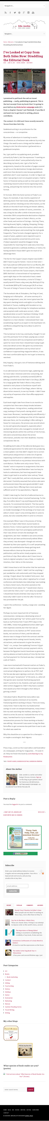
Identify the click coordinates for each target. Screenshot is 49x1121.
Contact (6, 1113)
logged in (15, 804)
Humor (23, 63)
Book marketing (12, 977)
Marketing (8, 1001)
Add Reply (29, 63)
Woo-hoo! (41, 812)
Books (18, 63)
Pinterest (19, 12)
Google (24, 12)
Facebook (10, 12)
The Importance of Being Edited (26, 930)
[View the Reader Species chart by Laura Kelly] (24, 1076)
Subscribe (35, 1110)
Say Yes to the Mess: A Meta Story (23, 920)
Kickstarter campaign (26, 107)
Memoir (7, 1004)
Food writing (9, 986)
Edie (4, 63)
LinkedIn (28, 12)
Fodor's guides (12, 761)
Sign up (38, 777)
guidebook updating (35, 761)
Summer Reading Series (13, 1007)
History (7, 989)
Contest (8, 980)
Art (6, 971)
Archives (40, 905)
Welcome (10, 42)
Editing (7, 983)
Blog (9, 1110)
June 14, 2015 (11, 63)
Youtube (33, 12)
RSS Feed (5, 12)
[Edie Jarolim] (24, 29)
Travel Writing (9, 1010)
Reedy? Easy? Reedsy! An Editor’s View (28, 910)
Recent (9, 905)
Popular (19, 905)
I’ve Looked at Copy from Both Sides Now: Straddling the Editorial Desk (23, 56)
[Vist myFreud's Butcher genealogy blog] (24, 1033)
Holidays (8, 992)
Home (5, 42)
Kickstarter (9, 998)
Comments (29, 905)
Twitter (15, 12)
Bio (13, 1110)
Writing (7, 1013)
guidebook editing (23, 761)
